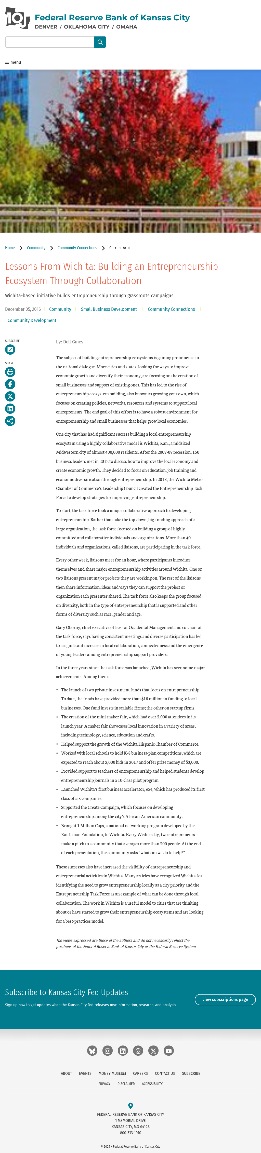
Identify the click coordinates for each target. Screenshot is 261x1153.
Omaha (126, 27)
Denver (46, 27)
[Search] (100, 42)
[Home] (18, 18)
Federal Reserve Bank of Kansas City (112, 17)
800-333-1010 (130, 1132)
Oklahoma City (87, 27)
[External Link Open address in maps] (130, 1106)
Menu (15, 62)
